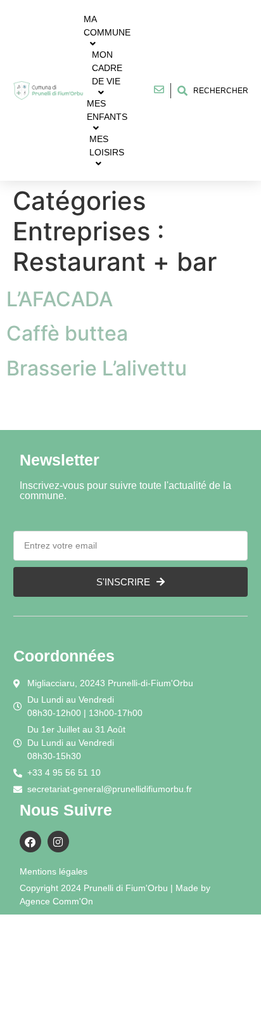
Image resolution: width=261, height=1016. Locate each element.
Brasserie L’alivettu (96, 368)
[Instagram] (58, 841)
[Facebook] (30, 841)
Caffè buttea (67, 333)
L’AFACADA (59, 299)
